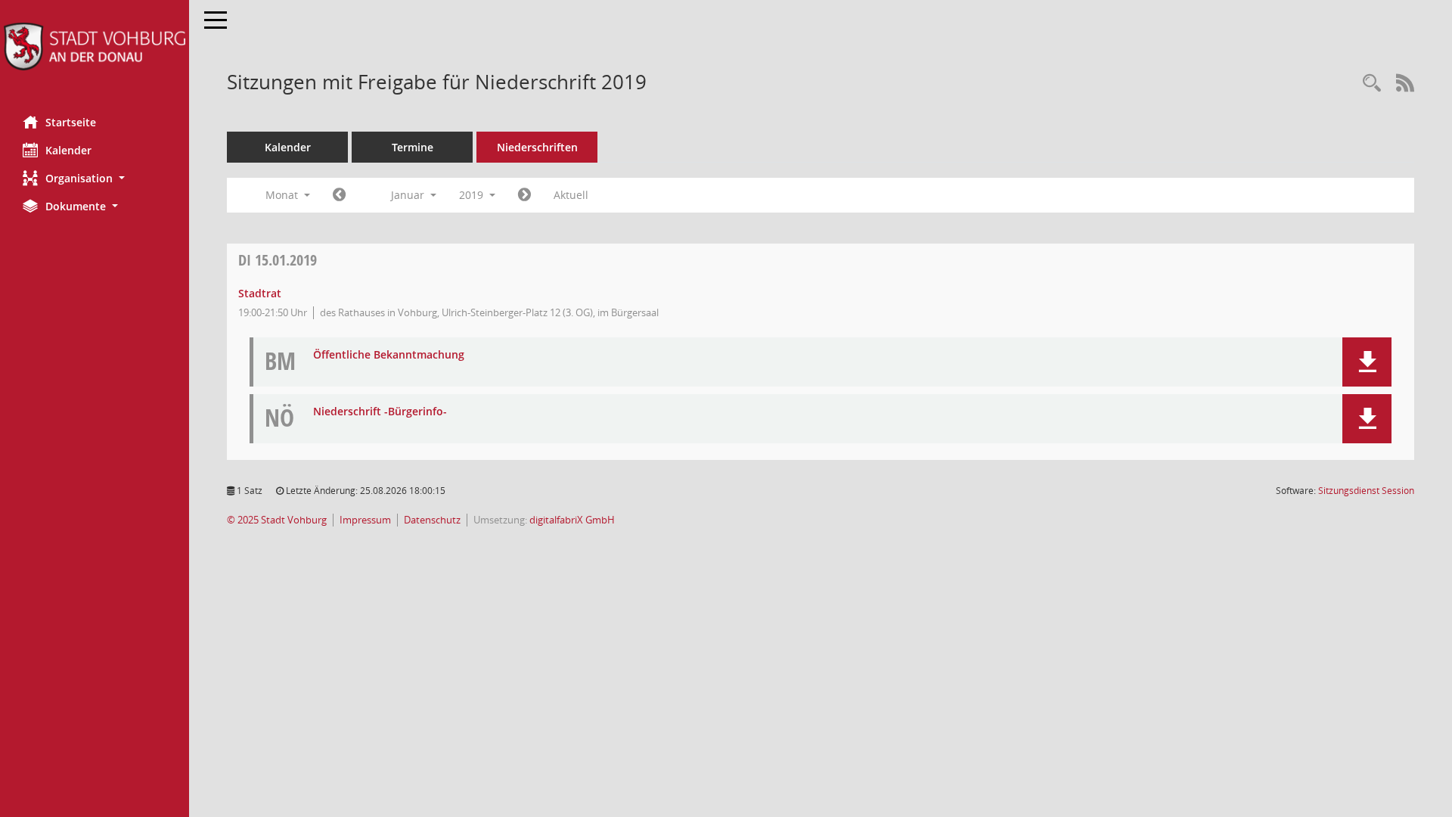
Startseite (70, 122)
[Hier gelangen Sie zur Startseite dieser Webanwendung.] (94, 46)
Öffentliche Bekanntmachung (388, 355)
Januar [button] (409, 195)
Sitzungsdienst (1366, 490)
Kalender (68, 150)
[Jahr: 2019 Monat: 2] (524, 195)
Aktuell (571, 195)
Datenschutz (432, 520)
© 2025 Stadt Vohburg (277, 520)
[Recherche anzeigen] (1371, 83)
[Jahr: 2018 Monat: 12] (339, 195)
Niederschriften (537, 147)
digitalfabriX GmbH (572, 520)
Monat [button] (283, 195)
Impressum (365, 520)
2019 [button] (472, 195)
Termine (412, 147)
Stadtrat (259, 293)
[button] (94, 178)
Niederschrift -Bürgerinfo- (380, 411)
